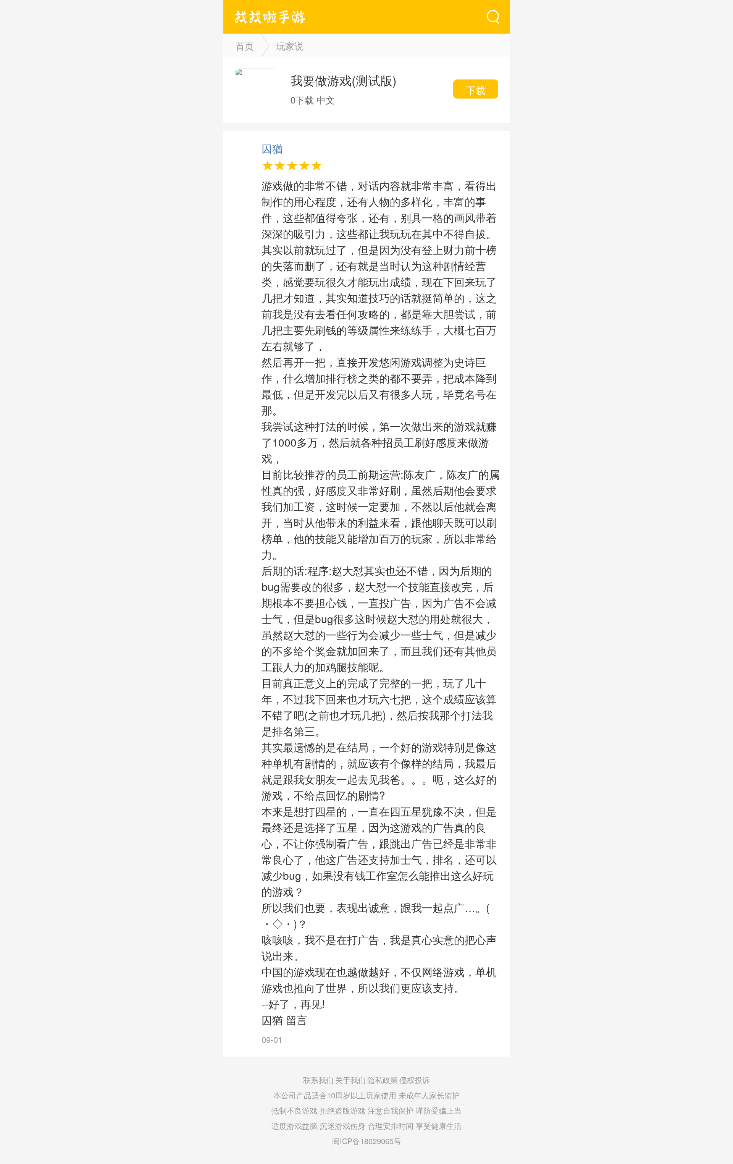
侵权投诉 (414, 1079)
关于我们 (350, 1079)
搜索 (493, 17)
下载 (476, 90)
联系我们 (318, 1079)
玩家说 (290, 45)
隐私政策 (382, 1079)
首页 (245, 45)
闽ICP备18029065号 (366, 1140)
